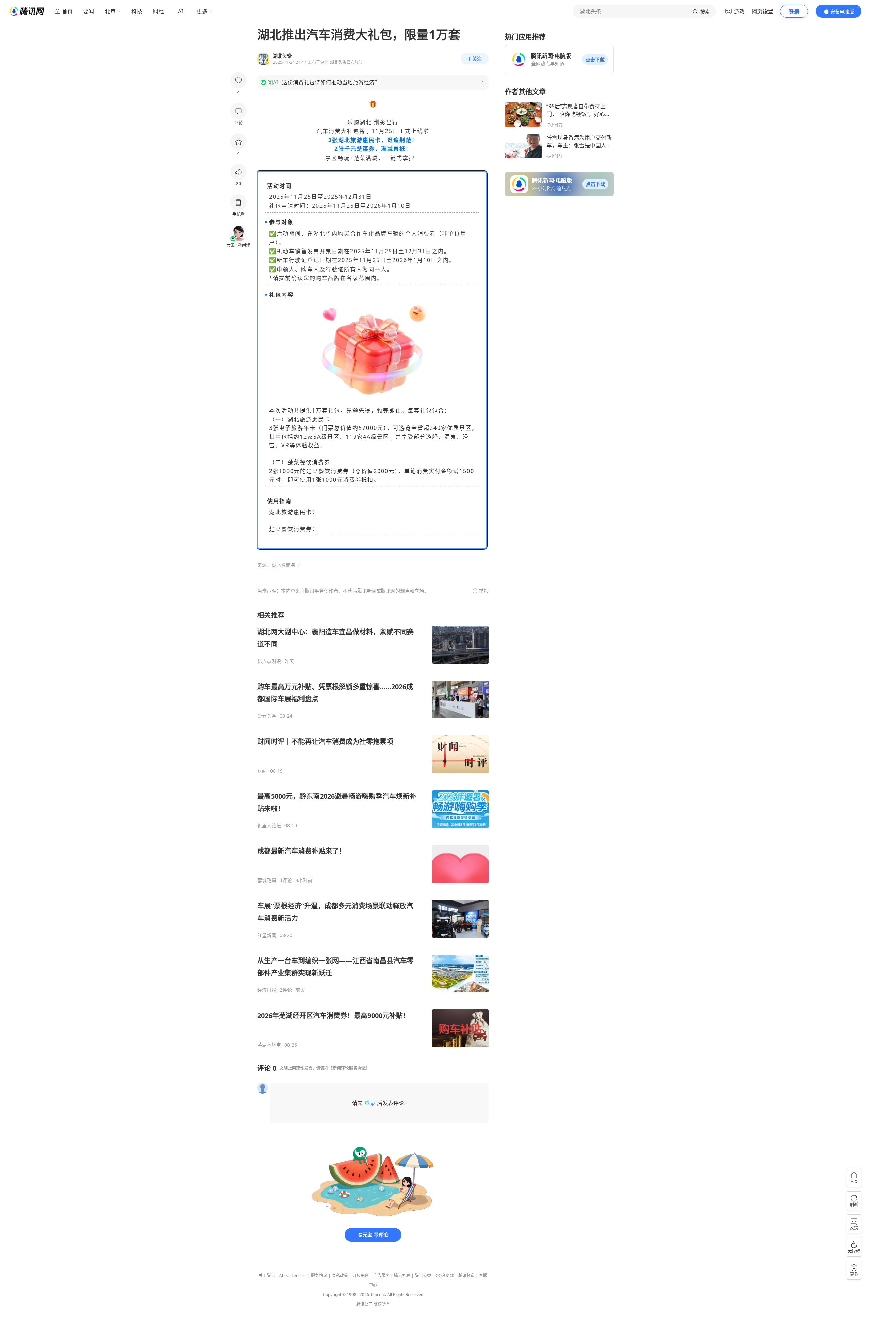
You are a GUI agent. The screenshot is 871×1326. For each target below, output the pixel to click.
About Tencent (293, 1275)
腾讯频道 (466, 1275)
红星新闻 (266, 935)
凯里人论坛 (269, 825)
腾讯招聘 (402, 1275)
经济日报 (266, 990)
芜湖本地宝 (269, 1044)
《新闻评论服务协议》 (349, 1068)
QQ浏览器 (445, 1275)
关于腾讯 (267, 1275)
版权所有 (382, 1304)
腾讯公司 (364, 1304)
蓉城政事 (266, 880)
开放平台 (360, 1275)
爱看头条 (266, 716)
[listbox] (373, 829)
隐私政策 (340, 1275)
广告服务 (381, 1275)
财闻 (262, 771)
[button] (595, 59)
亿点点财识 (269, 661)
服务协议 (319, 1275)
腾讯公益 (423, 1275)
